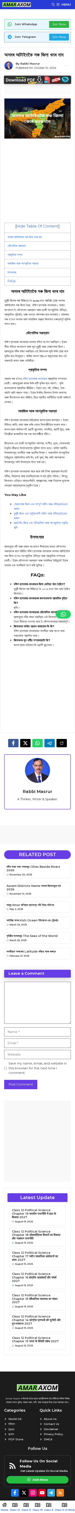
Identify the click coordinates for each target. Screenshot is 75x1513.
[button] (53, 4)
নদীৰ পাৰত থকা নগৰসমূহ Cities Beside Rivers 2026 (33, 868)
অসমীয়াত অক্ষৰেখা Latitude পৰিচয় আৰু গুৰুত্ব (31, 951)
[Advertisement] (37, 180)
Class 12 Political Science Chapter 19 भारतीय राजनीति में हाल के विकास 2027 (34, 1213)
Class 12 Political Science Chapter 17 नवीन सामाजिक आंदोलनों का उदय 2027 (35, 1256)
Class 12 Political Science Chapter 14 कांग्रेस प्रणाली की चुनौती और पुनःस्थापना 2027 (36, 1320)
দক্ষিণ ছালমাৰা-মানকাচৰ (35, 379)
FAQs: (12, 281)
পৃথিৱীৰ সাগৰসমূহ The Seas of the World (32, 936)
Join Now (59, 24)
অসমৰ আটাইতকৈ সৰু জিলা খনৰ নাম (25, 237)
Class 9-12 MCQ (64, 1509)
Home (4, 1509)
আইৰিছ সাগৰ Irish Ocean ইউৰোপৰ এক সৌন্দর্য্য (32, 920)
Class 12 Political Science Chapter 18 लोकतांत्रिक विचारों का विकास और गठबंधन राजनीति (36, 1235)
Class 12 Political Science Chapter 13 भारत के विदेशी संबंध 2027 (35, 1339)
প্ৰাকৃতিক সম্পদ (15, 255)
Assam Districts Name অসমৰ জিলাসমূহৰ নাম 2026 (33, 887)
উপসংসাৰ (12, 272)
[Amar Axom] (16, 4)
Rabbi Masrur (30, 63)
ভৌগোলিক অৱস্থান (17, 246)
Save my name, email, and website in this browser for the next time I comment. (38, 1068)
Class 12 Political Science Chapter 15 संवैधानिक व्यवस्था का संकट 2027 (35, 1299)
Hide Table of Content (37, 226)
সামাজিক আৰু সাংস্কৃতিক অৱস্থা (23, 263)
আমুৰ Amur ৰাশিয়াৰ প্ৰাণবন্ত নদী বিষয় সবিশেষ (30, 905)
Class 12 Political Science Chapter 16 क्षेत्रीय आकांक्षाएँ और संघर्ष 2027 (34, 1277)
